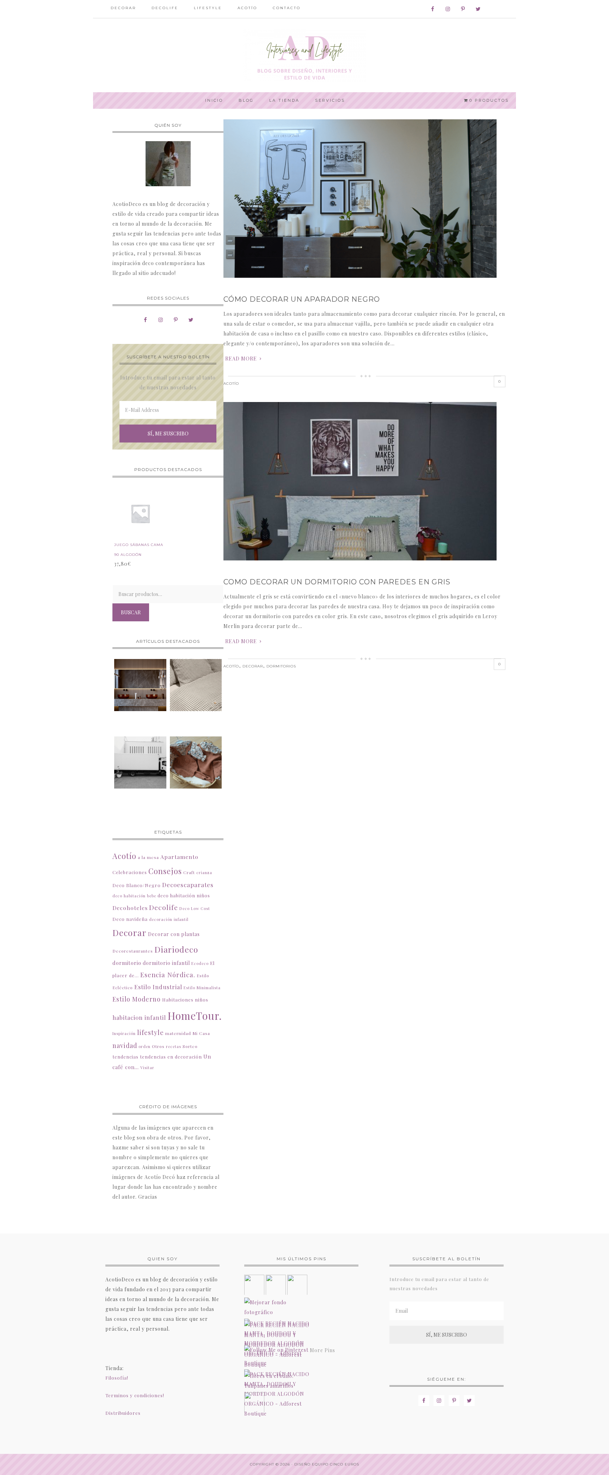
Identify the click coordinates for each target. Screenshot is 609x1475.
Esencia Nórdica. (167, 974)
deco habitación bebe (134, 895)
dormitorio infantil (166, 963)
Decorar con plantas (174, 934)
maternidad (178, 1033)
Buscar (131, 612)
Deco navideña (130, 919)
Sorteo (190, 1046)
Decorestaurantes (132, 951)
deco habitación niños (184, 895)
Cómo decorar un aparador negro (301, 299)
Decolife (163, 907)
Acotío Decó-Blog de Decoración (304, 55)
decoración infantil (169, 919)
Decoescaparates (188, 885)
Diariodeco (176, 949)
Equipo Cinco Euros (335, 1464)
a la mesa (148, 857)
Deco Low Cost (194, 908)
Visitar (147, 1067)
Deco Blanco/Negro (136, 885)
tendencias (125, 1057)
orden (144, 1046)
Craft (189, 872)
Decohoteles (130, 907)
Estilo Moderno (136, 999)
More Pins (322, 1350)
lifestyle (150, 1032)
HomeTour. (194, 1015)
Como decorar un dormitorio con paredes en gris (336, 582)
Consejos (165, 871)
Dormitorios (281, 666)
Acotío (231, 383)
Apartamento (179, 856)
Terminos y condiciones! (134, 1395)
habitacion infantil (139, 1017)
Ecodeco (200, 963)
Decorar (252, 666)
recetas (173, 1046)
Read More (241, 358)
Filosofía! (116, 1378)
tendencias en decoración (171, 1057)
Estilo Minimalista (202, 987)
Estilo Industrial (158, 987)
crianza (204, 872)
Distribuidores (123, 1413)
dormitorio (126, 962)
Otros (158, 1046)
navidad (124, 1045)
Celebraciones (129, 872)
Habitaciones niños (185, 1000)
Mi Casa (201, 1033)
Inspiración (124, 1033)
